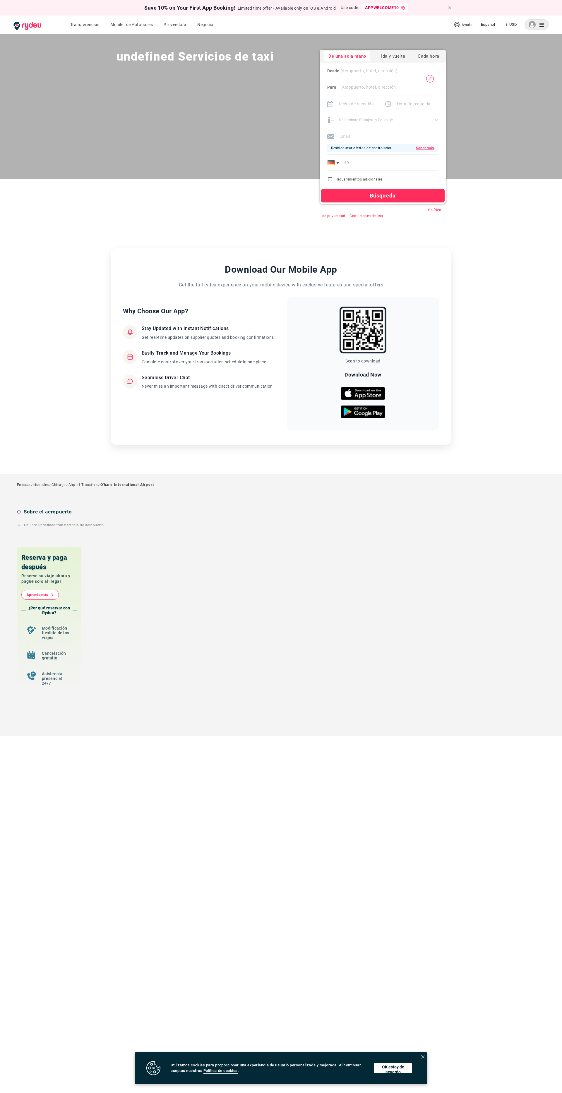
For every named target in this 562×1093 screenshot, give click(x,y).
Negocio (205, 24)
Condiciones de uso (366, 216)
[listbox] (488, 24)
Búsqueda (383, 196)
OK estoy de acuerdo (393, 1069)
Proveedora (175, 24)
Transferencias (85, 24)
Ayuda (467, 25)
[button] (334, 162)
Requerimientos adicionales (359, 179)
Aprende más (37, 595)
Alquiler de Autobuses (131, 24)
